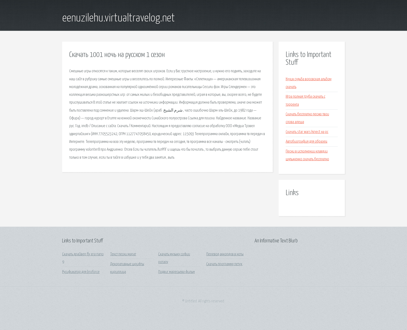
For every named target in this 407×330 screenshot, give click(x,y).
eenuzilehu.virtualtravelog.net (118, 18)
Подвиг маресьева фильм (176, 272)
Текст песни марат (123, 254)
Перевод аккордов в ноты (225, 254)
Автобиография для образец (306, 142)
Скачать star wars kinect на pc (307, 132)
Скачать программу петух (224, 264)
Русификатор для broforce (81, 272)
